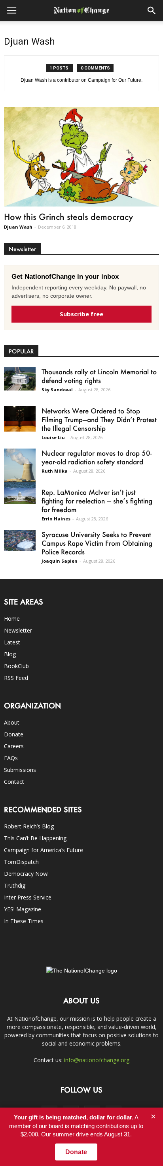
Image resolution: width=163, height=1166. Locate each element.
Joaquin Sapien (60, 561)
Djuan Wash (18, 227)
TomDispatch (21, 862)
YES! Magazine (22, 909)
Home (12, 618)
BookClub (16, 666)
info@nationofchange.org (96, 1060)
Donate (13, 734)
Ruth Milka (55, 471)
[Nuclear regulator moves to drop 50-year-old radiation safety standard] (20, 468)
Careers (14, 746)
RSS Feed (16, 678)
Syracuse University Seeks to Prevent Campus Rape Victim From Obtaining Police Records (97, 543)
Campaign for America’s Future (43, 850)
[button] (152, 10)
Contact (14, 781)
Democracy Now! (26, 873)
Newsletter (18, 630)
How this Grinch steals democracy (68, 216)
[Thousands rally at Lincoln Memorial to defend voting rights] (20, 379)
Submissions (20, 770)
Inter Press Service (27, 897)
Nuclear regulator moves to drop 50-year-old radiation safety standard (97, 457)
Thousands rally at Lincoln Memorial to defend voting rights (99, 376)
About (11, 722)
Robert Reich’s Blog (29, 826)
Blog (10, 654)
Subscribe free (81, 314)
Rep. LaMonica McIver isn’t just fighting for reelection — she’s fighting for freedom (97, 501)
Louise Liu (53, 437)
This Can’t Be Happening (35, 838)
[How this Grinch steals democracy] (81, 157)
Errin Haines (56, 519)
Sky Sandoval (57, 389)
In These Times (24, 921)
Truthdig (14, 885)
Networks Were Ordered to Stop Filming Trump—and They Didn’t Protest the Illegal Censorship (99, 419)
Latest (12, 642)
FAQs (11, 758)
